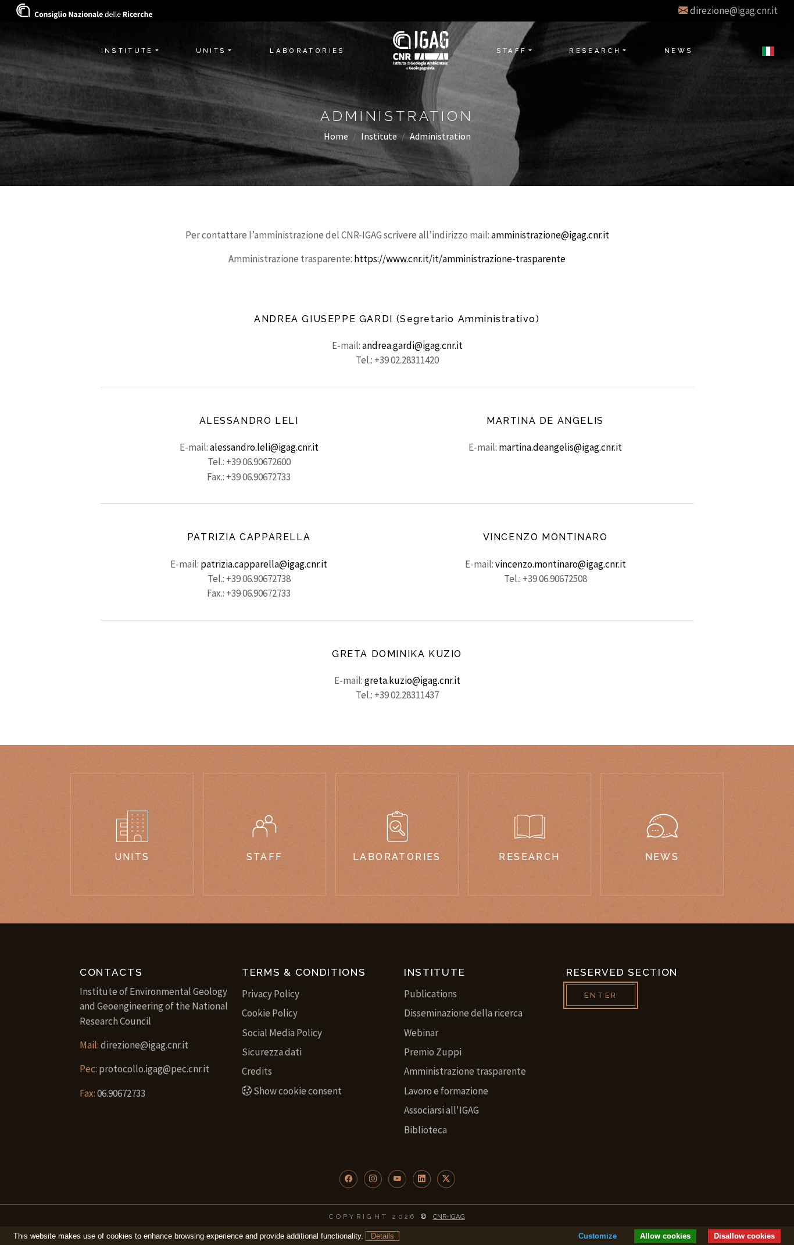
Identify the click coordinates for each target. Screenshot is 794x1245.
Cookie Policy (270, 1013)
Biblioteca (425, 1129)
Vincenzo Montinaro (545, 537)
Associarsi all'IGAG (441, 1110)
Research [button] (595, 51)
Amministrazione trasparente (465, 1071)
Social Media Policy (282, 1032)
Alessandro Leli (249, 420)
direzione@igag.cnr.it (734, 10)
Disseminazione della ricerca (463, 1013)
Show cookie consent (297, 1091)
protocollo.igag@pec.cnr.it (154, 1068)
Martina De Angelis (545, 420)
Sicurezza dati (272, 1052)
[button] (348, 1179)
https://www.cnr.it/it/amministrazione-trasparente (460, 258)
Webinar (421, 1032)
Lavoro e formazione (446, 1091)
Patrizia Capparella (248, 537)
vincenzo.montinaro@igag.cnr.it (560, 564)
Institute (379, 136)
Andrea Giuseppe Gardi (323, 318)
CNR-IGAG (449, 1216)
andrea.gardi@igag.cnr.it (412, 345)
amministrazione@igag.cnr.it (550, 235)
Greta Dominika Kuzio (397, 653)
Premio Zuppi (433, 1052)
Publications (430, 993)
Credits (257, 1071)
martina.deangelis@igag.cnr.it (560, 447)
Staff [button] (511, 51)
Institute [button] (127, 51)
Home (336, 136)
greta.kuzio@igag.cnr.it (412, 680)
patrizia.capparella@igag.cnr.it (264, 564)
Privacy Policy (270, 993)
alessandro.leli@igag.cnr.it (264, 447)
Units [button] (211, 51)
